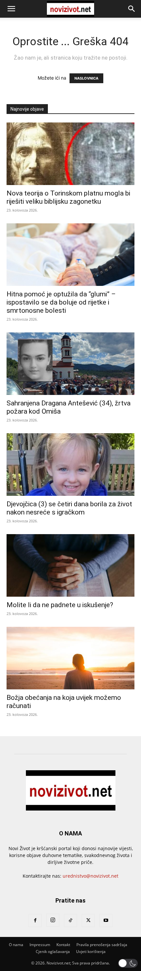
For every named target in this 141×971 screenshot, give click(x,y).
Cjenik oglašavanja (53, 951)
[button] (11, 9)
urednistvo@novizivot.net (90, 876)
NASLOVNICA (86, 78)
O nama (16, 944)
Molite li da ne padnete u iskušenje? (60, 605)
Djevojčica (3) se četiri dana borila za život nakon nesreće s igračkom (69, 508)
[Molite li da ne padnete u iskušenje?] (70, 565)
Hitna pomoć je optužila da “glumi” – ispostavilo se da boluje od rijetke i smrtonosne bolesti (61, 302)
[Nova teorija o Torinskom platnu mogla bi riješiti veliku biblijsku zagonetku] (70, 153)
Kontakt (63, 944)
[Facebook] (35, 920)
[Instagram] (52, 920)
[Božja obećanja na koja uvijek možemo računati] (70, 658)
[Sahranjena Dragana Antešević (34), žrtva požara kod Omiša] (70, 363)
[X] (88, 920)
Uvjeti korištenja (91, 951)
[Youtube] (105, 920)
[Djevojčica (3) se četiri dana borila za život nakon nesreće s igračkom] (70, 464)
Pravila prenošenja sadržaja (101, 944)
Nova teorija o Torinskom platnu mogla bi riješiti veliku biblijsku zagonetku (68, 197)
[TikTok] (70, 920)
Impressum (40, 944)
